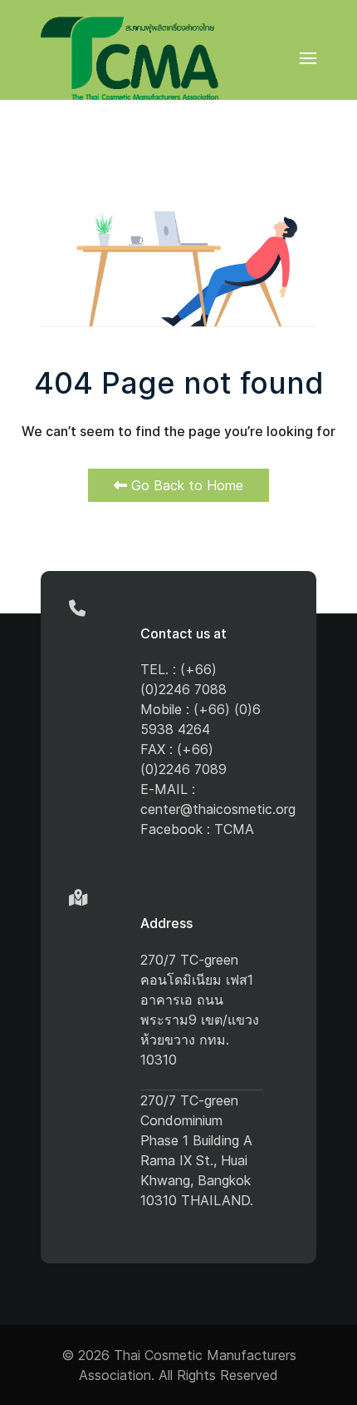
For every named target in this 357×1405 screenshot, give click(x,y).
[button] (308, 58)
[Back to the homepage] (129, 58)
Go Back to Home (185, 485)
